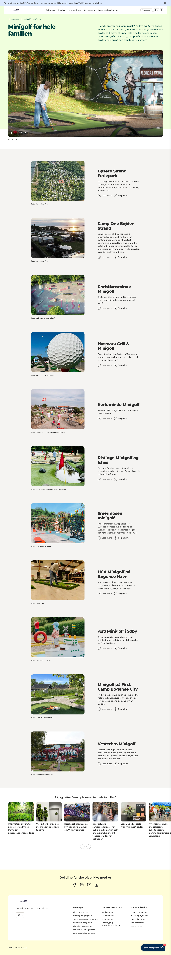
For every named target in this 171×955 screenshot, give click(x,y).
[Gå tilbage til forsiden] (15, 10)
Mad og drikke (74, 10)
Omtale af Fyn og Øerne (84, 930)
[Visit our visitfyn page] (82, 885)
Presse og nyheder (139, 916)
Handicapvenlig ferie (82, 923)
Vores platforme (137, 919)
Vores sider (146, 10)
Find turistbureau (81, 912)
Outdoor (61, 10)
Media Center (136, 926)
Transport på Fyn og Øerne (85, 919)
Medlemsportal (137, 923)
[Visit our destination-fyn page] (96, 885)
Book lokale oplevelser (108, 10)
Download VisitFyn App (84, 933)
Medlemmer (107, 912)
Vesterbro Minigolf (19, 133)
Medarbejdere (108, 916)
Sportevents (107, 919)
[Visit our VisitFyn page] (74, 885)
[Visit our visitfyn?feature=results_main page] (89, 885)
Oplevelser (50, 10)
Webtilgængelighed (82, 916)
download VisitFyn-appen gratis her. (85, 3)
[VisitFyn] (23, 900)
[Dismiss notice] (165, 3)
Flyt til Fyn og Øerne (82, 926)
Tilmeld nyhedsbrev (139, 912)
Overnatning (89, 10)
